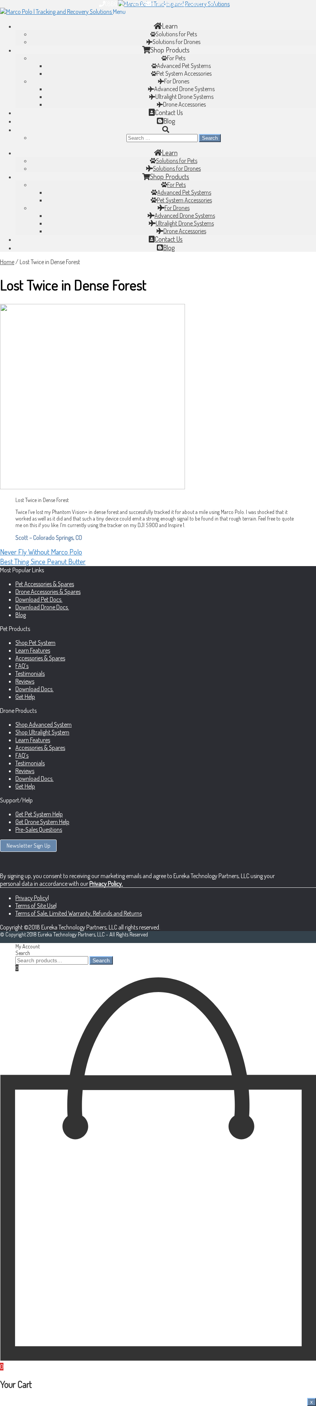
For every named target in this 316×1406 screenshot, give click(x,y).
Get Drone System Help (42, 822)
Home (7, 262)
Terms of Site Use (35, 905)
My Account (27, 946)
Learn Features (32, 650)
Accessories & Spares (40, 658)
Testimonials (30, 673)
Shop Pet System (35, 642)
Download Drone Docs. (42, 607)
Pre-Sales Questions (38, 829)
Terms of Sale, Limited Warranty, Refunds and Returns (78, 913)
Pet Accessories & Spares (44, 584)
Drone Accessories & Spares (48, 591)
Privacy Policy (31, 898)
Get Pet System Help (39, 814)
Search (22, 953)
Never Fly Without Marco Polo (41, 551)
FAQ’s (22, 666)
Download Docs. (34, 689)
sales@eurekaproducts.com (184, 4)
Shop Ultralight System (42, 732)
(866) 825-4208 (125, 4)
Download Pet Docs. (38, 599)
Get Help (25, 696)
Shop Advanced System (43, 724)
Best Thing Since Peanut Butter (43, 561)
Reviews (24, 681)
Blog (20, 615)
